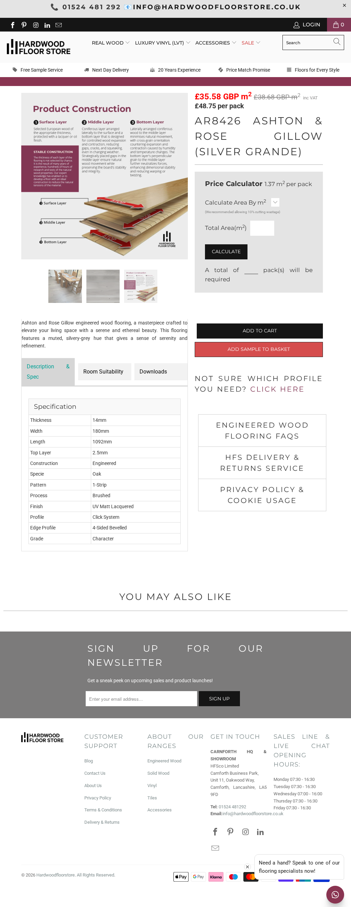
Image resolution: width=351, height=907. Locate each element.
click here (277, 389)
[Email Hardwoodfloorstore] (58, 25)
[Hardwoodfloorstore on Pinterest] (23, 25)
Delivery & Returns (102, 822)
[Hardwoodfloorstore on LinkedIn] (46, 25)
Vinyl (152, 785)
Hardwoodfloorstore (55, 875)
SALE (248, 43)
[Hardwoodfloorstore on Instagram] (35, 25)
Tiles (152, 797)
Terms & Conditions (103, 809)
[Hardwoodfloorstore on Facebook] (12, 25)
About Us (93, 785)
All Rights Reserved (95, 875)
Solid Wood (158, 773)
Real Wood (108, 43)
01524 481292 (232, 806)
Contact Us (95, 773)
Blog (88, 760)
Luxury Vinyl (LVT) (159, 43)
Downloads (153, 371)
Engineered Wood (164, 760)
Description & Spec (48, 371)
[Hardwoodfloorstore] (38, 47)
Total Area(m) (226, 227)
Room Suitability (103, 371)
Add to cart (260, 331)
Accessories (213, 43)
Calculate (226, 251)
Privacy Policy (97, 797)
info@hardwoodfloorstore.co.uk (252, 813)
